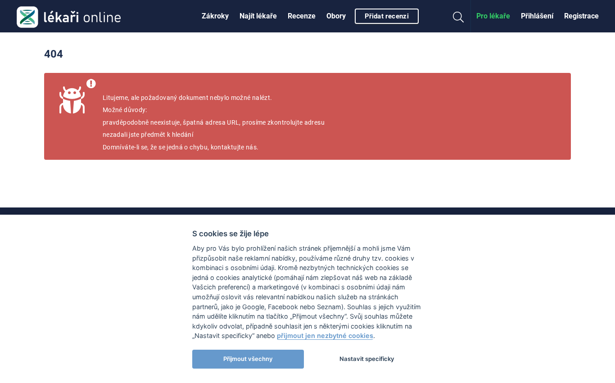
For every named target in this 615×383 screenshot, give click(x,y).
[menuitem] (215, 16)
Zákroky (215, 16)
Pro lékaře (493, 16)
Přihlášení (537, 16)
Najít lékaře (258, 16)
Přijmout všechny (248, 358)
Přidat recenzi (387, 16)
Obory (336, 16)
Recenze (302, 16)
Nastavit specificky (366, 358)
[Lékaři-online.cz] (69, 16)
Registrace (581, 16)
